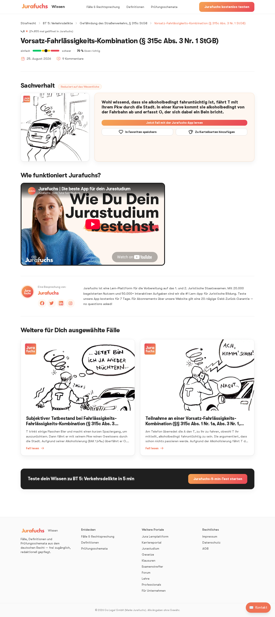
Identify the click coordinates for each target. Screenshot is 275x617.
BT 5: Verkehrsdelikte (58, 23)
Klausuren (148, 560)
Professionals (151, 584)
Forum (146, 572)
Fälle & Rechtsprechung (103, 7)
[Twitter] (51, 303)
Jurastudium (150, 548)
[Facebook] (42, 303)
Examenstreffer (152, 566)
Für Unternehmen (154, 590)
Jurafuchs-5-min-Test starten (217, 479)
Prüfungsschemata (164, 7)
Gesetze (148, 554)
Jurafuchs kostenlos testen (226, 7)
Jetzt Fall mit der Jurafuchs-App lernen (174, 122)
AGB (205, 548)
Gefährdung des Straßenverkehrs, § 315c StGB (113, 23)
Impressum (209, 536)
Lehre (146, 578)
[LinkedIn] (61, 303)
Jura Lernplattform (155, 536)
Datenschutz (211, 542)
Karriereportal (151, 542)
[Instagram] (70, 303)
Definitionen (135, 7)
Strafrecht (28, 23)
